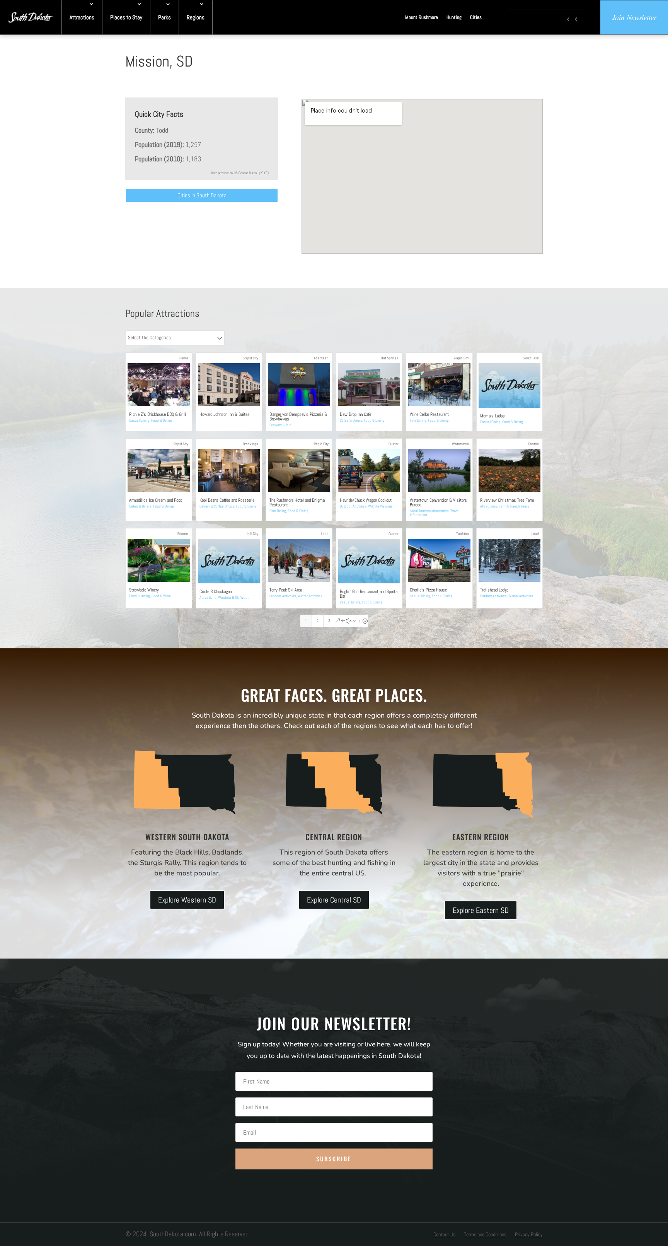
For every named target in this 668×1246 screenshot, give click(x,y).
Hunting (454, 17)
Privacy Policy (529, 1235)
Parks (164, 17)
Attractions (82, 17)
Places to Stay (126, 17)
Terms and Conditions (485, 1235)
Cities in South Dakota (202, 195)
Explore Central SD (334, 900)
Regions (195, 17)
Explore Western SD (187, 900)
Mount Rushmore (421, 17)
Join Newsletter (634, 17)
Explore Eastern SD (481, 910)
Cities (476, 17)
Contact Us (444, 1235)
